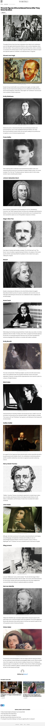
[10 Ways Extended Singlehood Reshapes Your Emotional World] (33, 687)
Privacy (28, 724)
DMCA (21, 724)
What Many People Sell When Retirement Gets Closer (11, 717)
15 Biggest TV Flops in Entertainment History (11, 695)
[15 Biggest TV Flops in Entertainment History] (11, 687)
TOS (24, 724)
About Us (17, 724)
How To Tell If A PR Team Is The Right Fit (8, 715)
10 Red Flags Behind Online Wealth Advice (9, 713)
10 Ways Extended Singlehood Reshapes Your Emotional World (32, 695)
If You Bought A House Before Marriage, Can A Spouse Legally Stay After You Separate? (18, 719)
